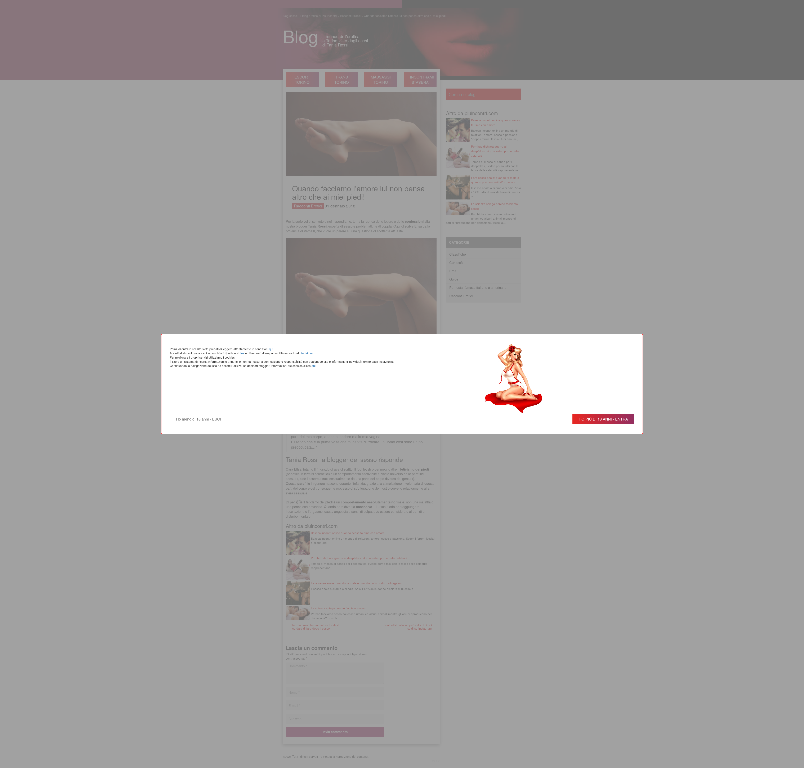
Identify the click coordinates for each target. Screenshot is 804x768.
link (242, 353)
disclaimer (306, 353)
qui (271, 349)
